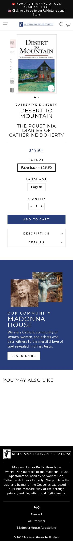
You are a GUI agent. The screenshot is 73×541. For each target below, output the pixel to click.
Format (36, 159)
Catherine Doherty (36, 104)
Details (36, 242)
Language (36, 179)
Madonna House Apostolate (36, 527)
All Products (36, 521)
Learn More (24, 355)
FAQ (36, 507)
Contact (36, 514)
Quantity (37, 199)
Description (36, 233)
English (36, 187)
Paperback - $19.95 (36, 168)
